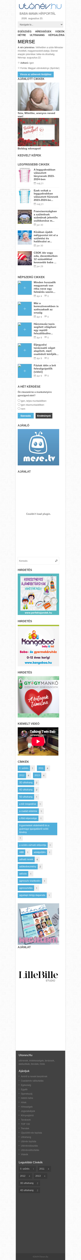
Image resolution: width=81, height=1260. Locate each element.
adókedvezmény (27, 866)
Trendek (25, 1128)
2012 (21, 775)
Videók (24, 1154)
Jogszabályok (28, 1110)
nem (23, 408)
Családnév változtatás (32, 1080)
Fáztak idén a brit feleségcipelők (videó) (45, 368)
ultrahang (37, 35)
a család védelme (28, 811)
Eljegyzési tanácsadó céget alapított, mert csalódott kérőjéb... (46, 349)
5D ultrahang (26, 797)
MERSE (26, 41)
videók (60, 31)
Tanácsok (26, 1119)
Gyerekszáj (26, 1093)
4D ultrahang (26, 789)
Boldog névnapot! (29, 148)
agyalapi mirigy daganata (32, 895)
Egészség (26, 1084)
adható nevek (26, 859)
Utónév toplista (28, 1141)
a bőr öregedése (27, 804)
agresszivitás (26, 888)
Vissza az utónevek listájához (35, 74)
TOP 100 (25, 1123)
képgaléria (56, 35)
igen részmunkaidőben (32, 404)
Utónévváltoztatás (30, 1149)
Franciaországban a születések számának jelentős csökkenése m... (46, 216)
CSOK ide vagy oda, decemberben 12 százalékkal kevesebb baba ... (46, 257)
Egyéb (24, 1089)
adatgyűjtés (40, 852)
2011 (41, 768)
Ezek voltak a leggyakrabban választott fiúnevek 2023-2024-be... (46, 195)
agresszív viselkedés (29, 881)
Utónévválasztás (29, 1145)
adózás (23, 873)
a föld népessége (28, 818)
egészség (24, 31)
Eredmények (44, 415)
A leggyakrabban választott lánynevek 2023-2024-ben (44, 174)
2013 (37, 775)
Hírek (23, 1102)
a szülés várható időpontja (32, 845)
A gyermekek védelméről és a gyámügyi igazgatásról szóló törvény (34, 829)
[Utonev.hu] (40, 8)
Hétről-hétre (27, 1097)
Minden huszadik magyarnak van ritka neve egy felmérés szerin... (45, 287)
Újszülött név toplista (31, 1132)
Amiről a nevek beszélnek (34, 1076)
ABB (21, 852)
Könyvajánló (27, 1115)
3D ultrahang (26, 782)
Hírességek (27, 1106)
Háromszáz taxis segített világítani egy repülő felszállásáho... (45, 328)
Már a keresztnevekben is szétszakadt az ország (46, 308)
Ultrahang (26, 1136)
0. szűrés (23, 768)
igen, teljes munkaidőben (34, 400)
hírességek (43, 31)
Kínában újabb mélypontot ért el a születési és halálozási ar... (46, 236)
